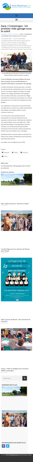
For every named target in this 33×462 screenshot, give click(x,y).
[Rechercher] (24, 378)
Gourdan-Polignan (21, 44)
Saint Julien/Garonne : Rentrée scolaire (15, 204)
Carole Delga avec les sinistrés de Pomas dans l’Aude (15, 250)
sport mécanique (18, 49)
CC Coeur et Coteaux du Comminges (15, 42)
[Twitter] (7, 446)
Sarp (18, 47)
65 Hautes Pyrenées (6, 40)
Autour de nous (17, 40)
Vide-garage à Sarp (19, 166)
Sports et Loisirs (27, 49)
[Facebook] (3, 446)
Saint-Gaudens (12, 47)
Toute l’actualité (13, 34)
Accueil (3, 34)
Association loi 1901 (18, 455)
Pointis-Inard (17, 45)
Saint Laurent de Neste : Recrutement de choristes (15, 320)
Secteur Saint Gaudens (7, 49)
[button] (16, 15)
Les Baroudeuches (6, 166)
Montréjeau (10, 45)
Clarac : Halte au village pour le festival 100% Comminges (14, 370)
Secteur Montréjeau (25, 47)
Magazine (4, 45)
